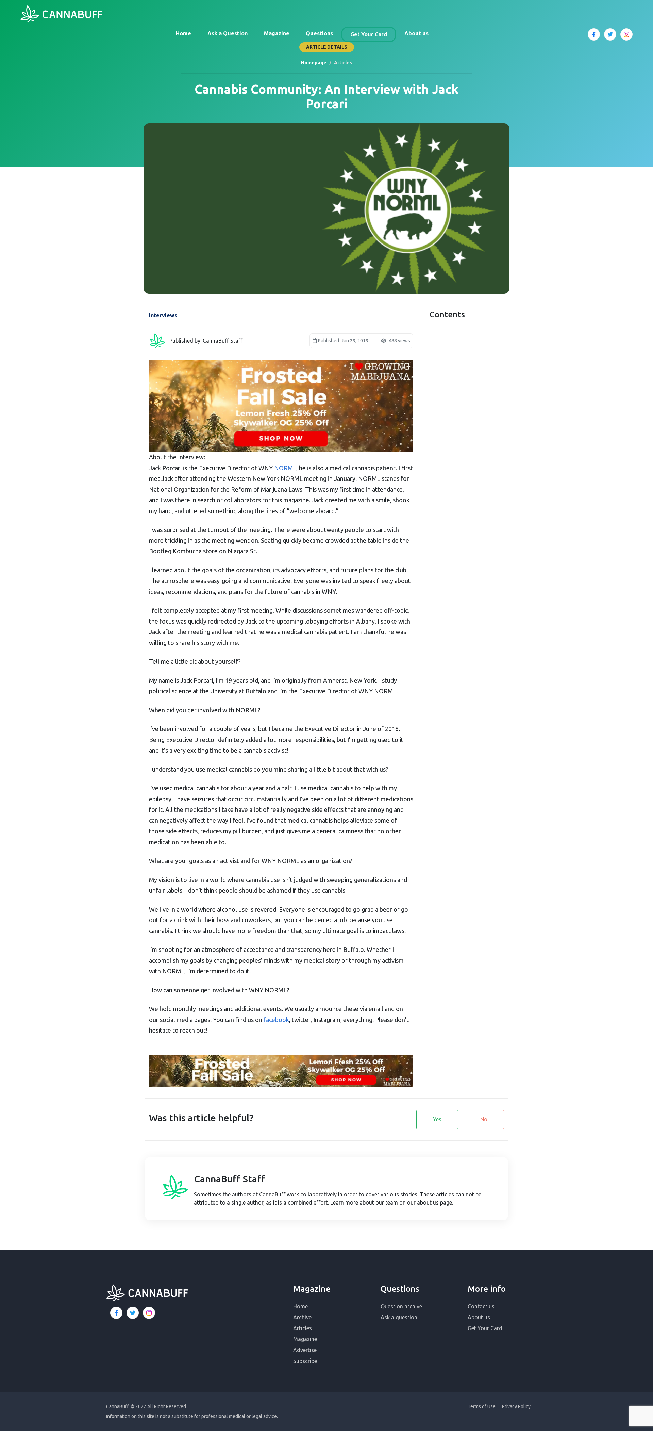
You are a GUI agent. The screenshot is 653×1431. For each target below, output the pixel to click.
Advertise (305, 1350)
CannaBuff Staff (229, 1179)
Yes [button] (437, 1119)
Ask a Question (227, 33)
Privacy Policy (516, 1406)
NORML (285, 468)
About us (416, 33)
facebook (276, 1019)
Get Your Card (368, 34)
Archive (302, 1317)
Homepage (313, 62)
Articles (302, 1328)
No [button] (483, 1119)
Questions (319, 33)
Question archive (401, 1306)
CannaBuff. (118, 1406)
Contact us (481, 1306)
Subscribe (305, 1361)
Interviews (163, 315)
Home (183, 33)
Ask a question (399, 1317)
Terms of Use (482, 1406)
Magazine (276, 33)
